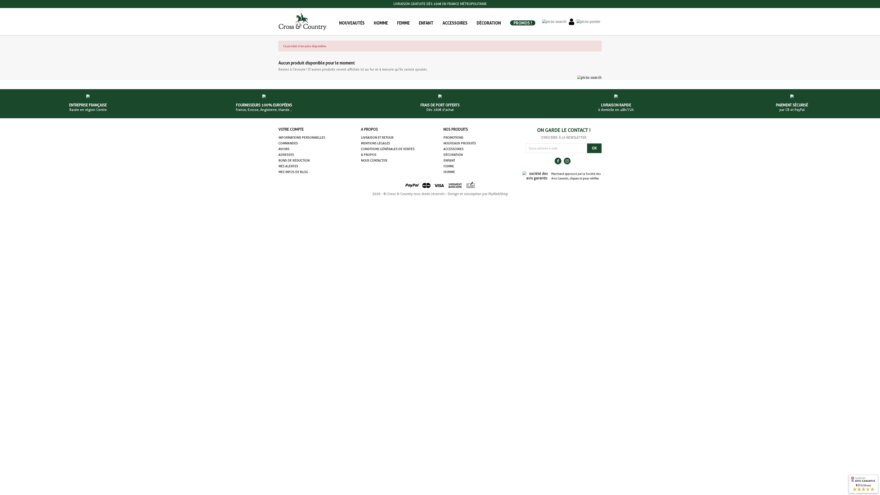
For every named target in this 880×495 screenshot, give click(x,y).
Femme (448, 166)
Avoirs (283, 149)
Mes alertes (288, 166)
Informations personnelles (301, 137)
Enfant (449, 160)
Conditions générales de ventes (388, 149)
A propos (368, 155)
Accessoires (453, 149)
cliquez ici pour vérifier (584, 178)
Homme (449, 172)
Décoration (453, 155)
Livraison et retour (377, 137)
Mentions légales (375, 143)
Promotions (453, 137)
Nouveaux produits (459, 143)
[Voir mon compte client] (571, 21)
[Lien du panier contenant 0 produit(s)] (588, 21)
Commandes (288, 143)
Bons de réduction (294, 160)
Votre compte (291, 129)
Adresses (286, 155)
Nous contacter (374, 160)
